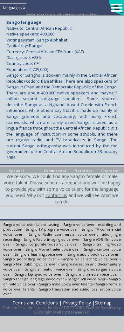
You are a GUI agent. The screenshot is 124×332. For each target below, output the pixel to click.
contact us (56, 195)
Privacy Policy (77, 303)
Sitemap (103, 303)
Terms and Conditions (35, 303)
